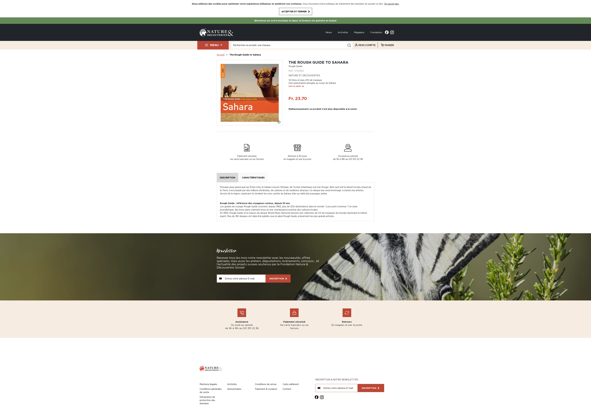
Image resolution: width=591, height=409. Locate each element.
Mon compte (367, 45)
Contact (287, 389)
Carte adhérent (291, 384)
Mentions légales (208, 384)
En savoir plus (391, 4)
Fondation (376, 32)
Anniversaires (234, 389)
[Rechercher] (349, 45)
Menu (214, 45)
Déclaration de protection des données (207, 400)
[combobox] (292, 45)
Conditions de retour (266, 384)
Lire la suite (295, 86)
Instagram (392, 32)
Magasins (359, 32)
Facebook (387, 32)
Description (227, 177)
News (329, 32)
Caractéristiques (253, 177)
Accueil (220, 55)
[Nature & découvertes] (216, 32)
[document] (295, 8)
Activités (343, 32)
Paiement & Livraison (266, 389)
